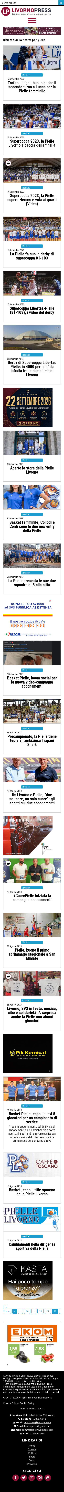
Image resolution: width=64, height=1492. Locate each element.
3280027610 (39, 1418)
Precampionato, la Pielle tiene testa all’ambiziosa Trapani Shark (32, 740)
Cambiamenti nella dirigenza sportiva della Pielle (32, 1246)
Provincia (32, 1464)
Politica (32, 1453)
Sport (32, 1456)
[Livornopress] (26, 11)
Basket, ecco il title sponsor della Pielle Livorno (32, 1192)
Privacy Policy (10, 1403)
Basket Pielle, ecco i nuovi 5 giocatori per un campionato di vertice (32, 1117)
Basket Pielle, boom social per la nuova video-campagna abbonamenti (32, 682)
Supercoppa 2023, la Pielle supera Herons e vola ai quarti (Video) (32, 199)
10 (27, 1311)
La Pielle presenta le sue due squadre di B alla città (32, 582)
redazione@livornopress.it (37, 1422)
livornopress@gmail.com (37, 1426)
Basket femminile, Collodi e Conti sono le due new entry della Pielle (32, 526)
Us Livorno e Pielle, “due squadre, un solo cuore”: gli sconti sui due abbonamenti (32, 798)
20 (40, 1311)
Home (32, 1445)
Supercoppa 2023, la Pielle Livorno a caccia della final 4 (32, 143)
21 (47, 1311)
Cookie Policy (27, 1403)
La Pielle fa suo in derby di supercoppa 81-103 (32, 256)
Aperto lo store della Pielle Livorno (32, 470)
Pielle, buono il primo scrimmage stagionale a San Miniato (32, 954)
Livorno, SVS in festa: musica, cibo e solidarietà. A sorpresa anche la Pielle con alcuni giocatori (32, 1014)
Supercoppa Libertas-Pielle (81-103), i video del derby (32, 310)
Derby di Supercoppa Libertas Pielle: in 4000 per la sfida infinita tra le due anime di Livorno (32, 368)
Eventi (32, 1460)
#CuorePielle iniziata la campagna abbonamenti (32, 897)
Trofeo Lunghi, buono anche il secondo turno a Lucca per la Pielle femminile (32, 86)
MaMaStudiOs (36, 1408)
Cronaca (32, 1449)
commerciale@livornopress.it (37, 1429)
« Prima (6, 1309)
